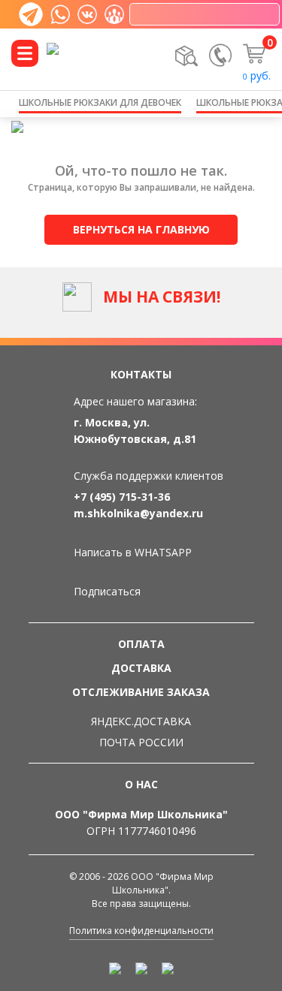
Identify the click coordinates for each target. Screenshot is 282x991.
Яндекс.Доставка (141, 721)
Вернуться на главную (141, 229)
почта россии (141, 742)
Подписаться (107, 591)
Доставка (141, 668)
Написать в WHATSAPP (133, 552)
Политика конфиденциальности (141, 930)
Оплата (141, 644)
